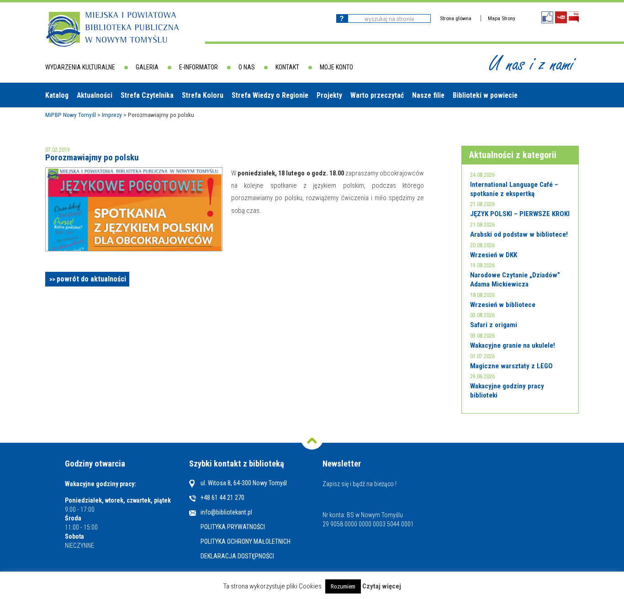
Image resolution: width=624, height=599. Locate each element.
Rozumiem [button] (343, 586)
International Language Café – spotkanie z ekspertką (514, 189)
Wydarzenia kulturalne (80, 67)
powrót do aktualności (91, 279)
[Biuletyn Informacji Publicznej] (574, 17)
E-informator (198, 67)
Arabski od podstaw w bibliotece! (519, 234)
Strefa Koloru (202, 95)
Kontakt (287, 67)
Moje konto (336, 67)
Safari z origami (493, 325)
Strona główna (455, 18)
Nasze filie (428, 95)
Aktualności (94, 95)
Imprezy (112, 114)
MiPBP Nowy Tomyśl (70, 114)
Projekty (329, 95)
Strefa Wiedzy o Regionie (270, 95)
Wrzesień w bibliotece (502, 305)
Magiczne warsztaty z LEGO (511, 366)
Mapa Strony (501, 18)
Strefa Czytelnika (147, 95)
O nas (246, 67)
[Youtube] (561, 17)
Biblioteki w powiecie (485, 95)
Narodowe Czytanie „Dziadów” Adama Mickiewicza (515, 279)
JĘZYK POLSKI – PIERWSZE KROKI (520, 214)
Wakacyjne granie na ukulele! (512, 345)
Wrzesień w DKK (493, 255)
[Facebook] (547, 17)
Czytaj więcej (381, 586)
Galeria (147, 67)
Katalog (57, 95)
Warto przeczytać (377, 95)
